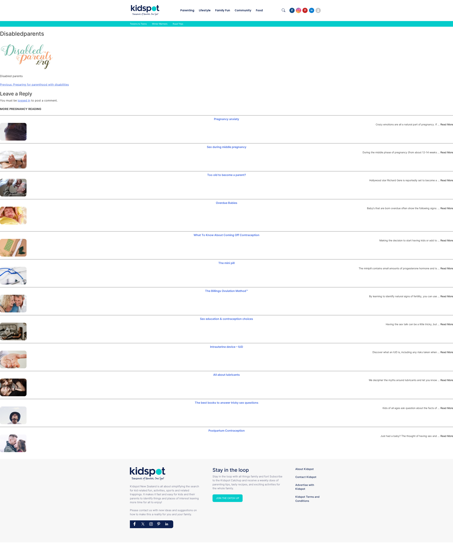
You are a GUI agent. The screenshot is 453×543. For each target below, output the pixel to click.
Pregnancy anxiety (226, 119)
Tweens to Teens (138, 23)
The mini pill (226, 263)
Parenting (187, 10)
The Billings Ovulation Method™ (226, 291)
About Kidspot (304, 469)
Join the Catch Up (227, 498)
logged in (24, 100)
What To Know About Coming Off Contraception (226, 235)
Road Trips (178, 23)
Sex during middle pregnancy (226, 147)
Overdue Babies (226, 203)
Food (259, 10)
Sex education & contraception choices (226, 319)
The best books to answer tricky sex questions (226, 402)
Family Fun (222, 10)
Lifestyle (205, 10)
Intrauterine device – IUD (226, 347)
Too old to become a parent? (226, 175)
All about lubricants (226, 374)
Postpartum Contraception (226, 430)
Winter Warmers (159, 23)
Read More (446, 124)
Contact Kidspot (305, 477)
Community (243, 10)
